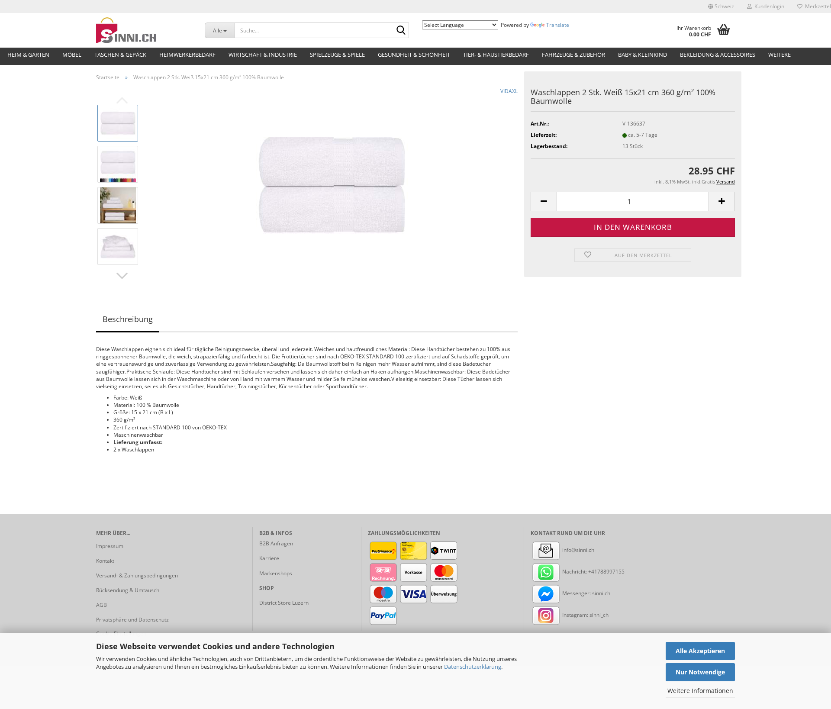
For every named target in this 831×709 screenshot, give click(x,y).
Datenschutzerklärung (472, 666)
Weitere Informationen (700, 690)
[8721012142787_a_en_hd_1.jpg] (332, 184)
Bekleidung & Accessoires (717, 54)
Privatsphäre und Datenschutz (132, 619)
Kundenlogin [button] (768, 6)
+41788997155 (606, 571)
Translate (557, 25)
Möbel (71, 54)
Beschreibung (128, 319)
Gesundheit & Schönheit (414, 54)
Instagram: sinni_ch (585, 615)
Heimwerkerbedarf (187, 54)
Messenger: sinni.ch (585, 593)
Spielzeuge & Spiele (337, 54)
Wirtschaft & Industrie (263, 54)
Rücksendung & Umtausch (127, 590)
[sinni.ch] (144, 30)
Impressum (109, 546)
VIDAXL (509, 91)
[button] (721, 6)
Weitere (779, 54)
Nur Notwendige (700, 672)
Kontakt (105, 560)
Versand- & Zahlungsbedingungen (137, 575)
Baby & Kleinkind (642, 54)
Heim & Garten (28, 54)
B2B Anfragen (276, 543)
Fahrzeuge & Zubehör (573, 54)
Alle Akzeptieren (700, 651)
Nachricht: (574, 571)
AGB (101, 605)
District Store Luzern (284, 602)
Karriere (269, 558)
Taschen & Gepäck (120, 54)
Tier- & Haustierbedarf (496, 54)
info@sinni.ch (577, 550)
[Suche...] (401, 31)
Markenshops (275, 573)
